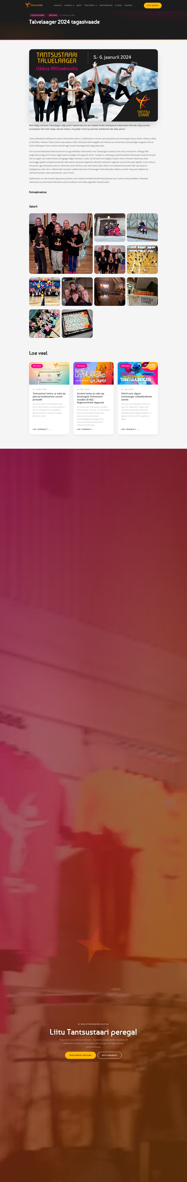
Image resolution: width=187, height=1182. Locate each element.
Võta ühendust (109, 1055)
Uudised (68, 5)
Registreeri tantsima (80, 1055)
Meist (79, 5)
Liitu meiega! (153, 5)
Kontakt (128, 5)
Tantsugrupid (105, 5)
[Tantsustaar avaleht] (33, 6)
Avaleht (58, 5)
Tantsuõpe (89, 5)
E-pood (118, 5)
